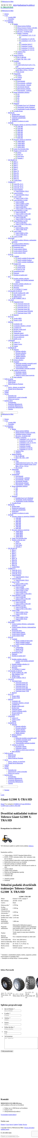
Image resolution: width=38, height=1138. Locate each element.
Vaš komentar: (8, 1036)
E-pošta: (6, 1013)
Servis (11, 1124)
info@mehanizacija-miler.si (24, 5)
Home (2, 804)
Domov (3, 1124)
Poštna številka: (8, 1027)
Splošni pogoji (5, 1129)
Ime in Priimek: (8, 1009)
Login (2, 795)
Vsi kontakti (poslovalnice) (8, 1114)
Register (6, 790)
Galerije (15, 1124)
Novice (25, 1124)
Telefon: (6, 1018)
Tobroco (30, 846)
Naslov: (6, 1022)
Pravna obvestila (29, 1127)
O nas (7, 1124)
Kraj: (5, 1032)
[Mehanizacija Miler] (7, 1)
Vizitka (20, 1124)
